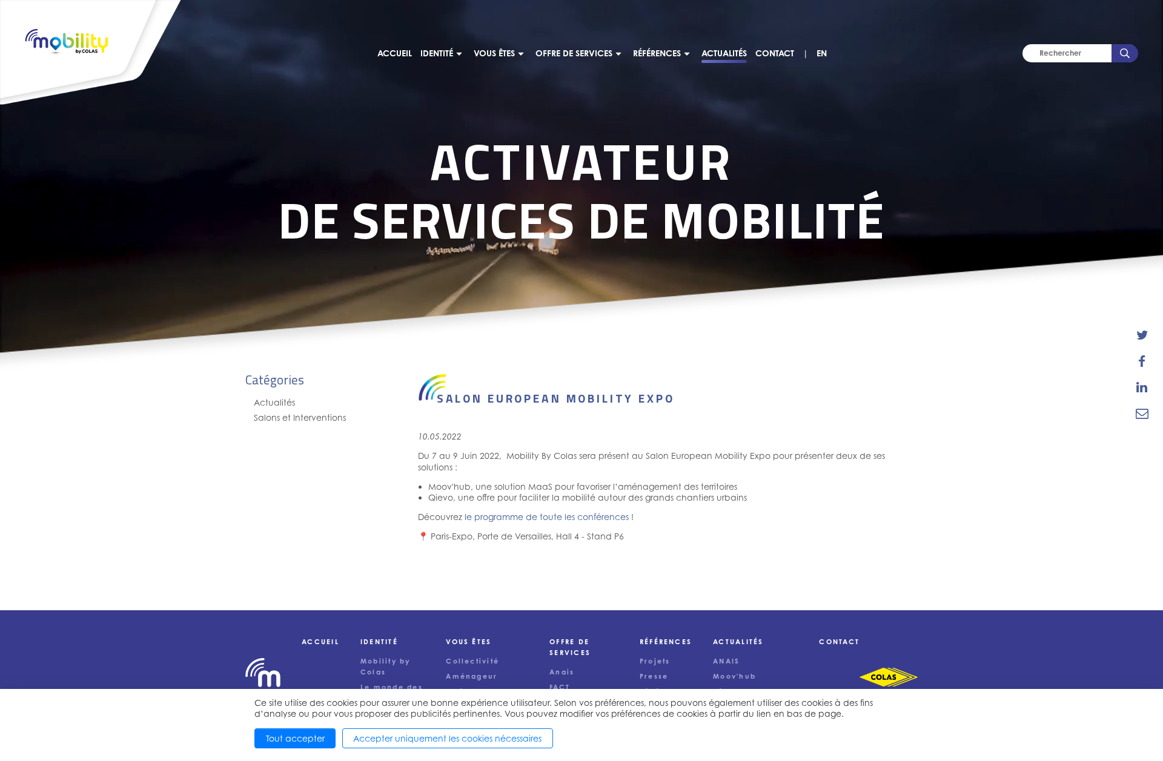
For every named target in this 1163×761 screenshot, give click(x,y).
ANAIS (726, 661)
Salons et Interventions (300, 417)
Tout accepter (295, 738)
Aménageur (471, 676)
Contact (774, 53)
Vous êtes (494, 53)
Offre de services (573, 53)
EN (822, 53)
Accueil (394, 53)
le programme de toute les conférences (547, 517)
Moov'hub (734, 676)
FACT (559, 687)
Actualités (724, 53)
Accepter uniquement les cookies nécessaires (447, 738)
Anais (561, 672)
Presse (654, 676)
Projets (655, 661)
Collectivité (472, 661)
